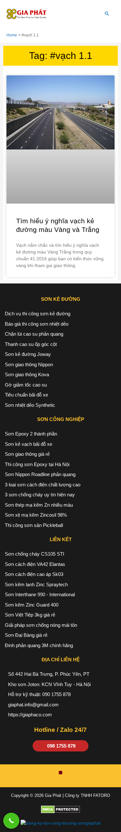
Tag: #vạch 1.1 (60, 55)
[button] (107, 14)
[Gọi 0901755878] (11, 821)
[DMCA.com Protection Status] (60, 809)
